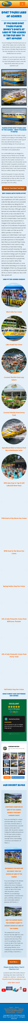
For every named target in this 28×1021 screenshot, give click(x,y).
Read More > (14, 962)
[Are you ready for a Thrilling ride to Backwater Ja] (13, 763)
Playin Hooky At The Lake (8, 4)
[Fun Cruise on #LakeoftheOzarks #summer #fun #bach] (13, 755)
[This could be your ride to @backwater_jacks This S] (6, 763)
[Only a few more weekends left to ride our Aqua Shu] (21, 771)
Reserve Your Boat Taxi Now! (14, 188)
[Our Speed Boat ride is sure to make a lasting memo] (6, 771)
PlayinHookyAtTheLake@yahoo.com (14, 979)
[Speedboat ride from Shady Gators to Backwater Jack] (21, 755)
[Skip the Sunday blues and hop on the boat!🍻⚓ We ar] (6, 755)
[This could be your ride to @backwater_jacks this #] (21, 763)
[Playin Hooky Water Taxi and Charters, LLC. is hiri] (13, 771)
